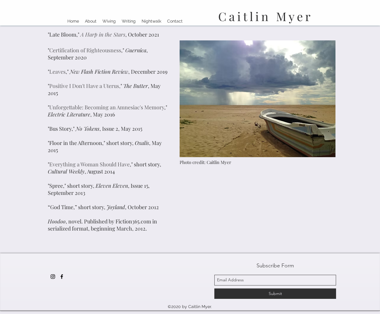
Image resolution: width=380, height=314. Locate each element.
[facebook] (62, 277)
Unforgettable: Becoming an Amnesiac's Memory (106, 107)
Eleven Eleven (112, 185)
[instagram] (53, 277)
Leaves (57, 71)
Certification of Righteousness (85, 50)
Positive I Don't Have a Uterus (84, 85)
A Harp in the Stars (102, 34)
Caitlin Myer (265, 16)
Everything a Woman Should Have (89, 164)
